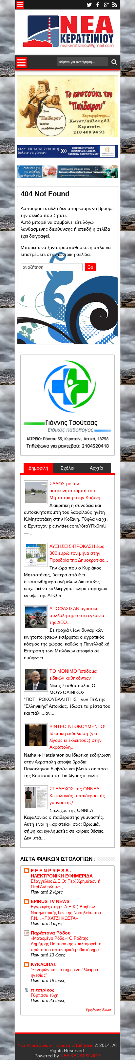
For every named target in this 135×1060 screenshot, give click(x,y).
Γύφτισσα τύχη (44, 995)
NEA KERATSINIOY (80, 1055)
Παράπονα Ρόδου (50, 932)
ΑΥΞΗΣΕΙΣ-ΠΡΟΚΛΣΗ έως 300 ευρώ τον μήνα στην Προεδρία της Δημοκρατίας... (78, 553)
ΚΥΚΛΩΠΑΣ (43, 964)
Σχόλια (67, 468)
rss (114, 5)
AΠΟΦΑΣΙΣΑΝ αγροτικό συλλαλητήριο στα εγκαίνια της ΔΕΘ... (76, 615)
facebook (97, 5)
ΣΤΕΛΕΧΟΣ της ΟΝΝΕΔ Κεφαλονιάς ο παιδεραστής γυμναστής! (77, 795)
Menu (20, 5)
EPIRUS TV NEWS (50, 901)
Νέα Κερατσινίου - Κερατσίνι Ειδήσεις (55, 1045)
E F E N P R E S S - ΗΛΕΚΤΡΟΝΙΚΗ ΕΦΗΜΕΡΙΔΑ (62, 873)
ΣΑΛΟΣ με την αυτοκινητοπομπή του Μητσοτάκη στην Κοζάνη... (76, 490)
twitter (89, 5)
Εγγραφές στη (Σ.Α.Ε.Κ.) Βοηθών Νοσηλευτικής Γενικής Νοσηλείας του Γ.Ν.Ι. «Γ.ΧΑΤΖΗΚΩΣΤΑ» (66, 912)
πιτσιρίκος (42, 990)
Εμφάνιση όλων (98, 1010)
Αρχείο (96, 468)
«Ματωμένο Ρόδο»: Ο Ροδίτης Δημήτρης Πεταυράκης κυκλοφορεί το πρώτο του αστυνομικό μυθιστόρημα (66, 944)
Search (113, 62)
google (106, 5)
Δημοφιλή (38, 468)
